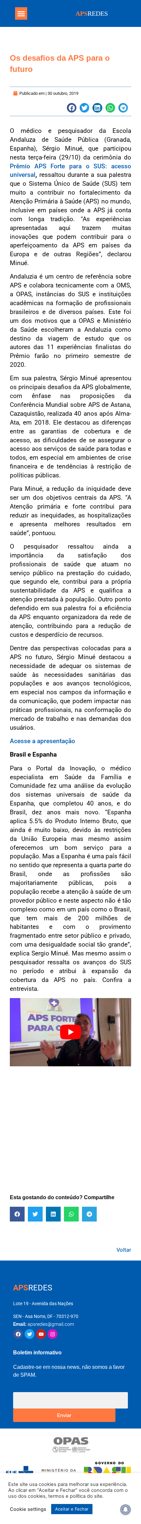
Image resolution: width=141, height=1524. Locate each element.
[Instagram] (52, 1334)
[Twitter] (29, 1334)
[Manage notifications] (125, 1509)
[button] (21, 13)
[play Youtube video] (70, 1032)
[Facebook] (18, 1334)
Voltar (123, 1249)
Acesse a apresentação (42, 741)
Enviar (64, 1414)
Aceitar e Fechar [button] (72, 1509)
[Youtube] (41, 1334)
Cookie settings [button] (28, 1509)
